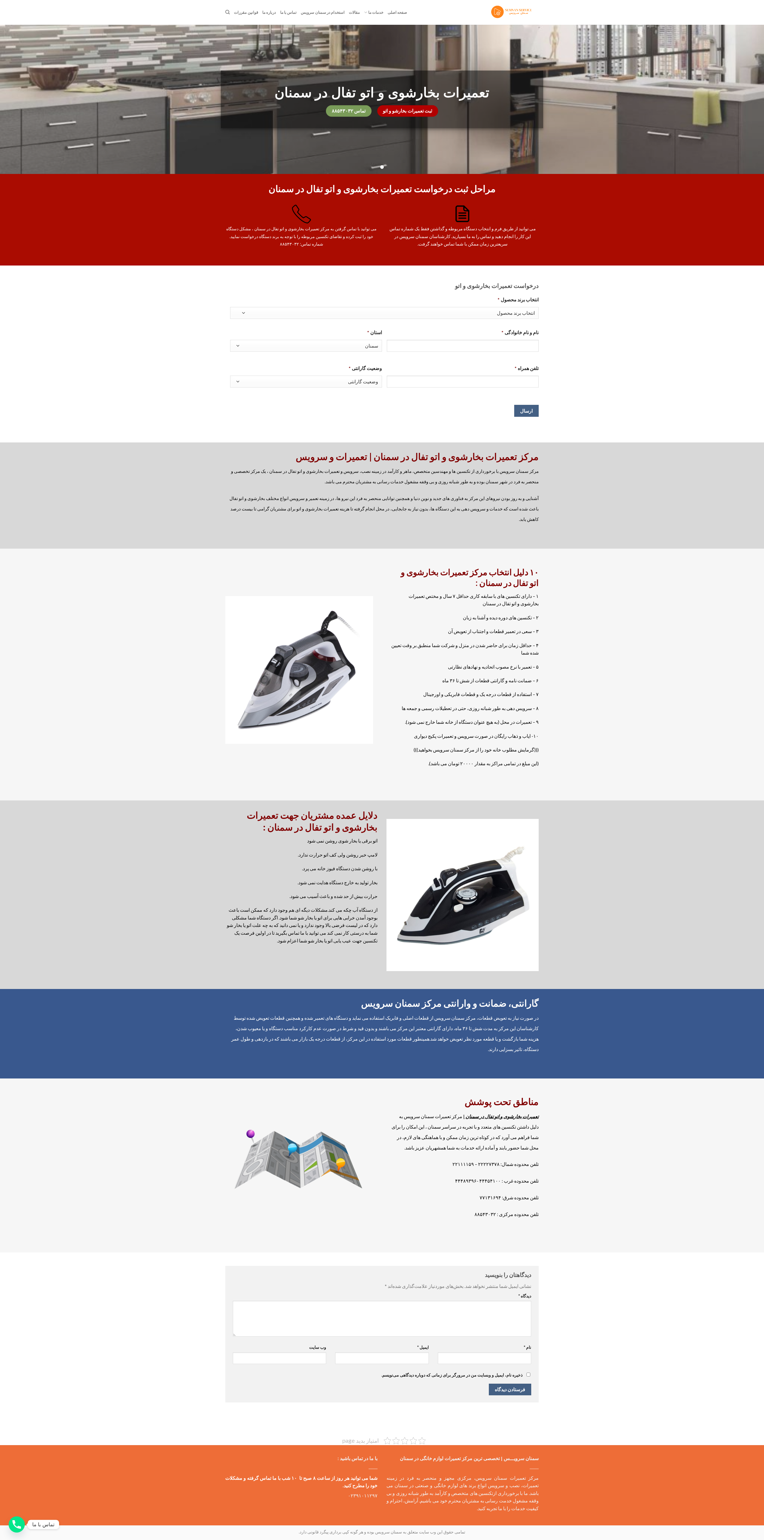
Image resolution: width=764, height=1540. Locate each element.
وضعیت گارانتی (365, 368)
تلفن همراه (527, 368)
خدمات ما (375, 12)
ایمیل (423, 1347)
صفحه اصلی (397, 12)
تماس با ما (288, 12)
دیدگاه (524, 1295)
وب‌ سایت (317, 1347)
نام (527, 1347)
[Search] (227, 12)
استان (374, 332)
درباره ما (269, 12)
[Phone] (17, 1524)
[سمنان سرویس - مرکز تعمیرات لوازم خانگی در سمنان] (512, 12)
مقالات (354, 12)
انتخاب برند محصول (518, 299)
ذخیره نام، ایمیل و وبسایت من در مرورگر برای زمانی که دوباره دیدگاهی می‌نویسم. (452, 1374)
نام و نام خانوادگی (520, 332)
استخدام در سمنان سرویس (323, 12)
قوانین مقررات (246, 12)
